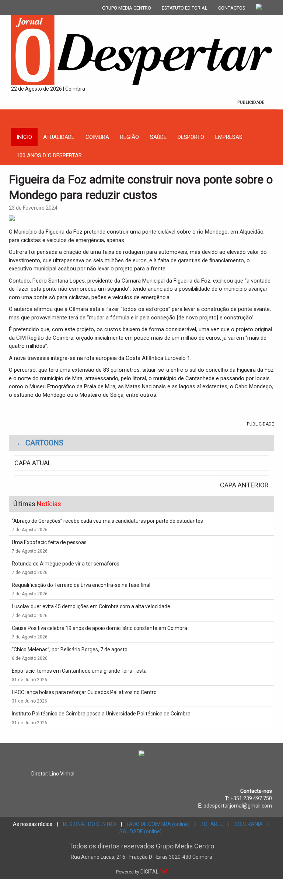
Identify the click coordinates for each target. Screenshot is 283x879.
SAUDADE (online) (140, 831)
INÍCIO (24, 137)
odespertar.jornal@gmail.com (237, 806)
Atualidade (58, 137)
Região (129, 137)
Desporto (191, 137)
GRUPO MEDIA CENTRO (126, 8)
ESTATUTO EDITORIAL (184, 8)
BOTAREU (212, 824)
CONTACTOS (231, 8)
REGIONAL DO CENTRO (89, 824)
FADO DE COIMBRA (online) (158, 824)
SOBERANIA (248, 824)
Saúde (158, 137)
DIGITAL (141, 872)
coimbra (97, 137)
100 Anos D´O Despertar (49, 155)
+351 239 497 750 (251, 798)
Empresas (228, 137)
